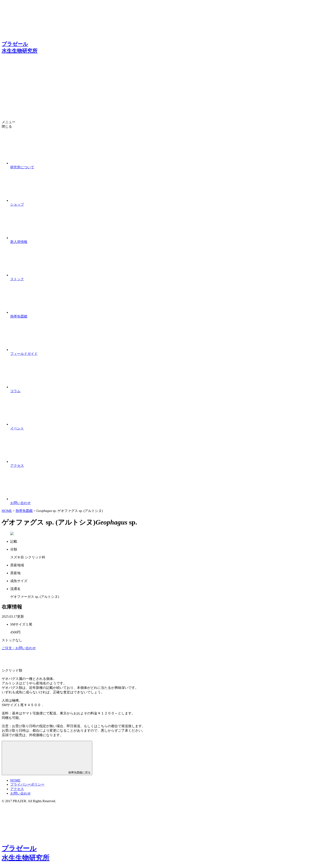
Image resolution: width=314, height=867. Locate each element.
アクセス (17, 789)
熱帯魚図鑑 (24, 511)
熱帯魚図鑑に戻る (79, 772)
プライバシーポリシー (27, 784)
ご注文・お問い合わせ (19, 648)
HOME (7, 511)
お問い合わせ (20, 793)
